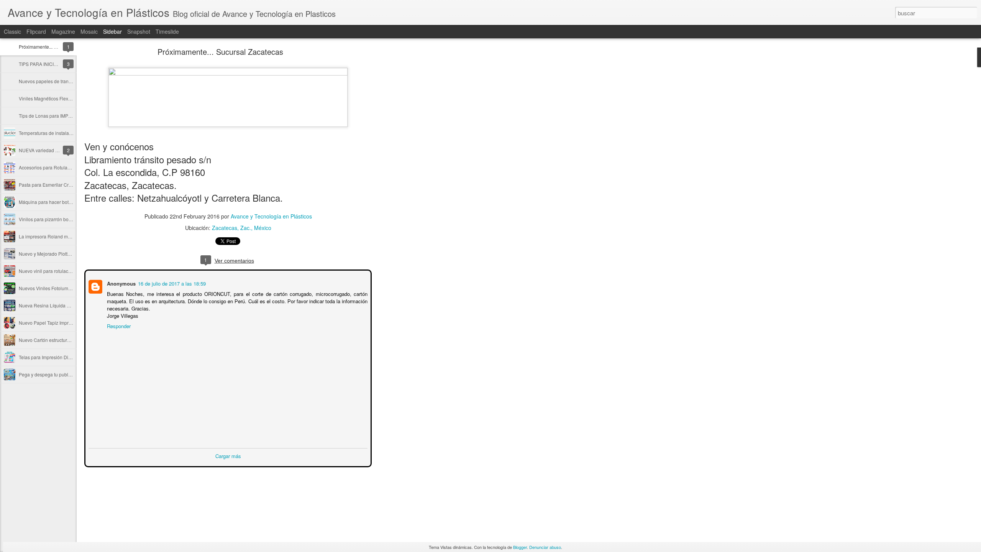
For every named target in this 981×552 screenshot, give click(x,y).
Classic (12, 31)
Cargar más (228, 455)
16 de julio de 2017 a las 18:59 (171, 282)
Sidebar (112, 31)
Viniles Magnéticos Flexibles (48, 98)
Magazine (63, 31)
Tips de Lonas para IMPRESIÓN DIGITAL (61, 115)
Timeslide (167, 31)
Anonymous (120, 282)
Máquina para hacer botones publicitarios (62, 202)
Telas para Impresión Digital (48, 357)
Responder (118, 325)
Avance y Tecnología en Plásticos (271, 216)
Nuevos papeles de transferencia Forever (62, 81)
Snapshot (138, 31)
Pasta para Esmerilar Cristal (48, 184)
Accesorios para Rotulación (47, 167)
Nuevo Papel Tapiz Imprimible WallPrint (60, 322)
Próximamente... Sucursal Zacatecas (57, 46)
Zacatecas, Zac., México (241, 228)
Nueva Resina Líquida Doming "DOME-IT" (63, 305)
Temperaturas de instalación (48, 133)
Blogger (520, 547)
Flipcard (36, 31)
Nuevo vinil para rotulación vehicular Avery (63, 271)
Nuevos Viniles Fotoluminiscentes (54, 288)
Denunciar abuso (545, 547)
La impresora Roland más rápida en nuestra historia (73, 236)
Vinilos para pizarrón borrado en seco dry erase (68, 219)
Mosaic (89, 31)
